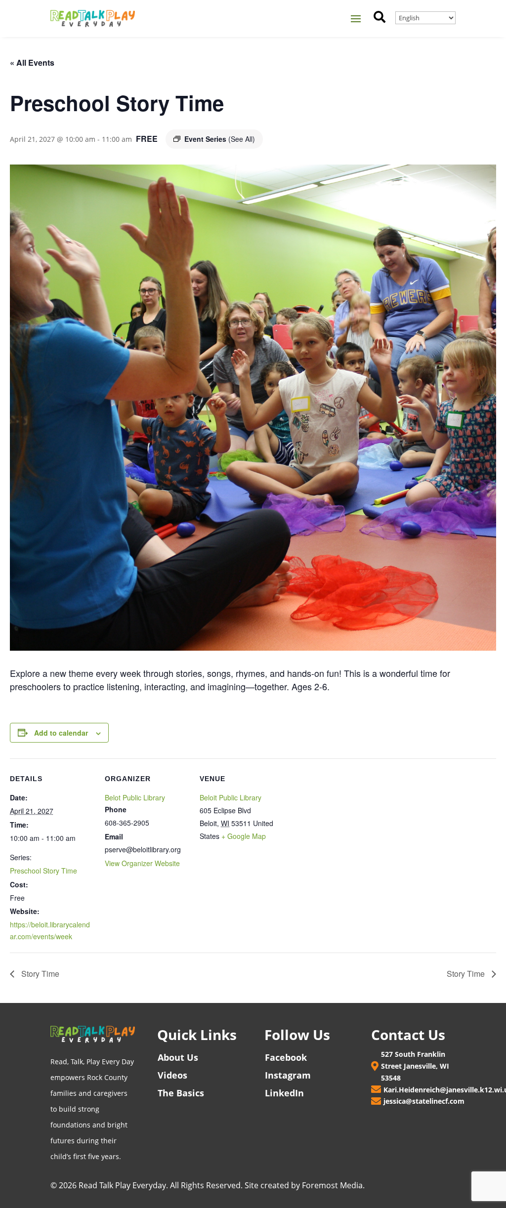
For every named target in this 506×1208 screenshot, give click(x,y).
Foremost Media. (333, 1185)
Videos (172, 1075)
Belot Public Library (135, 797)
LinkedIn (284, 1093)
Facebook (286, 1057)
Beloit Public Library (230, 797)
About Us (178, 1057)
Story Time (39, 973)
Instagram (288, 1075)
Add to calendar (61, 733)
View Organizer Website (142, 863)
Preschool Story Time (43, 870)
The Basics (181, 1093)
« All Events (32, 62)
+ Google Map (243, 836)
